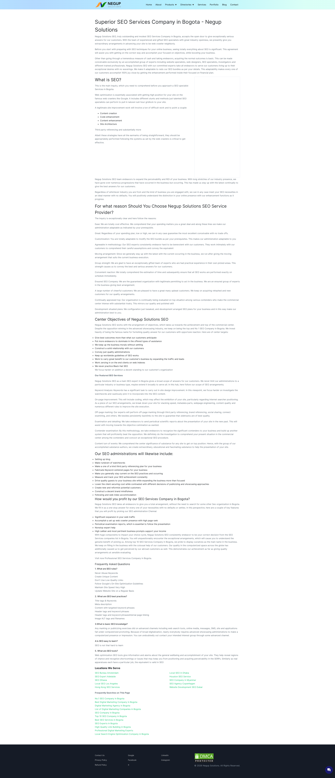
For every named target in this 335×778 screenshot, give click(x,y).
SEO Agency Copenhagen (182, 683)
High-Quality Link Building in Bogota (113, 727)
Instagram (165, 760)
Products (169, 4)
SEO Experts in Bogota (106, 723)
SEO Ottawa (101, 680)
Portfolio (214, 4)
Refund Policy (101, 765)
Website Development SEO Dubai (185, 687)
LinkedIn (165, 755)
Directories (185, 4)
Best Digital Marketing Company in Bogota (116, 702)
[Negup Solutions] (109, 4)
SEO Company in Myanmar (182, 680)
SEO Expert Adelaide (105, 676)
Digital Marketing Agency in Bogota (112, 705)
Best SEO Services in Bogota (109, 720)
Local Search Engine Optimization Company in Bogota (122, 734)
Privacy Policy (101, 760)
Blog (224, 4)
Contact (234, 4)
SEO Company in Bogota (107, 712)
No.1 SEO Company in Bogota (109, 698)
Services (202, 4)
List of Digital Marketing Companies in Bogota (118, 709)
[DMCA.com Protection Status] (204, 757)
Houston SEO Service (180, 676)
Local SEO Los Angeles (106, 683)
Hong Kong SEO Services (107, 687)
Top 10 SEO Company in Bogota (111, 716)
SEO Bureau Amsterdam (107, 673)
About (158, 4)
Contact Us (99, 755)
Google (131, 755)
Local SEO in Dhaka (179, 673)
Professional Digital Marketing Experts (114, 730)
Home (149, 4)
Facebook (132, 760)
